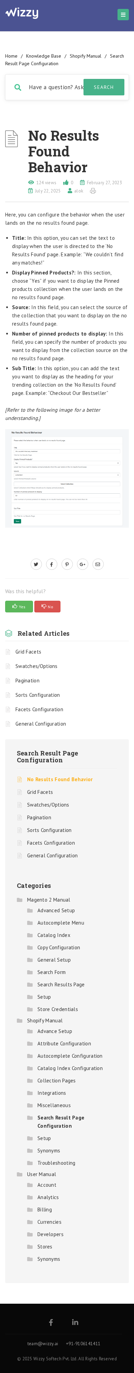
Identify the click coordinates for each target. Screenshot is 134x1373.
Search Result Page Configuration (47, 756)
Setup (44, 997)
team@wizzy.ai (42, 1344)
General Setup (54, 960)
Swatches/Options (36, 666)
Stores (45, 1246)
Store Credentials (57, 1009)
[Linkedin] (75, 1323)
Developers (50, 1234)
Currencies (49, 1222)
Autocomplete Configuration (70, 1056)
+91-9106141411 (83, 1344)
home (11, 56)
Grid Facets (28, 651)
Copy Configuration (58, 947)
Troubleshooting (56, 1163)
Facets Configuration (39, 709)
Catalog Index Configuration (70, 1068)
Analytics (48, 1197)
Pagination (27, 680)
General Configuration (40, 723)
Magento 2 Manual (48, 899)
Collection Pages (56, 1080)
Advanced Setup (56, 910)
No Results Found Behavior (60, 779)
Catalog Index (53, 935)
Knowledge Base (43, 56)
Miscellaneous (54, 1105)
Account (46, 1185)
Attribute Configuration (64, 1043)
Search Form (51, 972)
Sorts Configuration (37, 695)
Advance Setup (54, 1031)
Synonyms (48, 1150)
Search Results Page (61, 984)
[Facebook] (51, 1323)
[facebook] (51, 564)
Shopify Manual (85, 56)
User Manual (41, 1174)
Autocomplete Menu (60, 922)
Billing (44, 1209)
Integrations (51, 1093)
